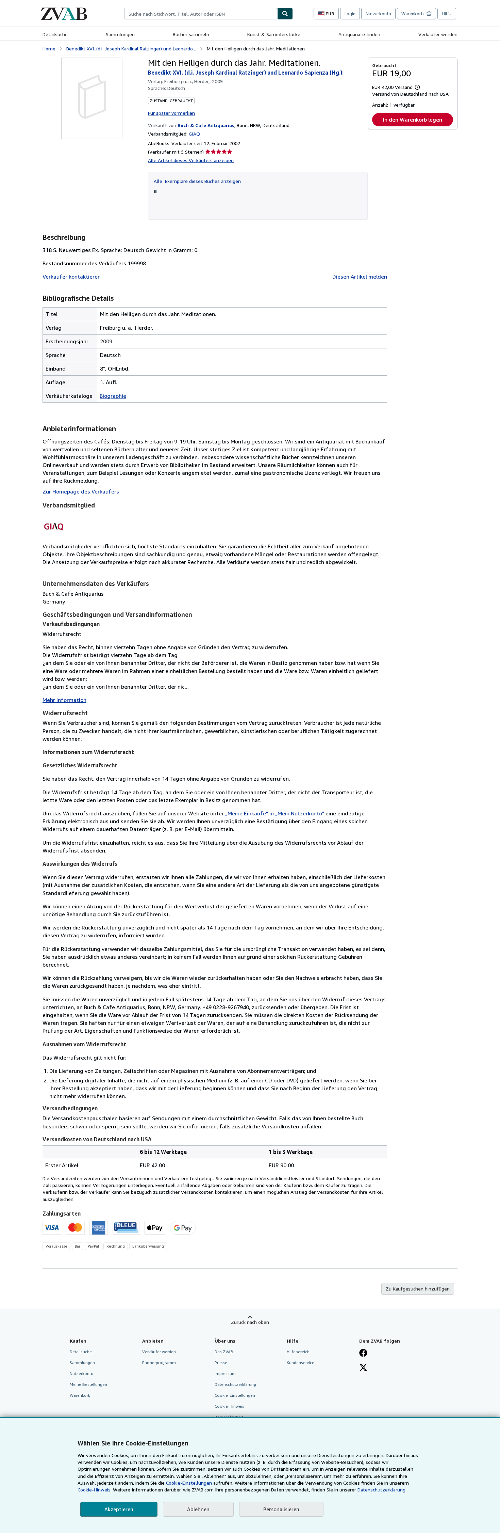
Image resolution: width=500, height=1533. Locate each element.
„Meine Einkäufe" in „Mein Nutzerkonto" (274, 813)
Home (49, 48)
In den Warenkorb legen (412, 119)
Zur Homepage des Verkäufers (81, 491)
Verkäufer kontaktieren (72, 276)
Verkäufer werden (437, 34)
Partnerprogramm (159, 1362)
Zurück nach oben (250, 1322)
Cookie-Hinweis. (95, 1489)
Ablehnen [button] (198, 1509)
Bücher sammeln (191, 34)
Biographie (113, 395)
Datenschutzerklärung (235, 1384)
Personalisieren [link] (281, 1509)
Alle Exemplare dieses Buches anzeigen (197, 181)
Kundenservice (300, 1362)
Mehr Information (64, 700)
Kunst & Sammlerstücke (273, 34)
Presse (221, 1362)
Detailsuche (55, 34)
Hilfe (447, 13)
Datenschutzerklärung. (381, 1489)
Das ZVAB (224, 1351)
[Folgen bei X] (363, 1368)
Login (350, 13)
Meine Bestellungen (88, 1384)
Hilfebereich (298, 1351)
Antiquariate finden (359, 34)
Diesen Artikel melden (359, 276)
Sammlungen (120, 34)
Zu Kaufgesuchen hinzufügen (418, 1289)
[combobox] (200, 13)
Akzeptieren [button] (118, 1509)
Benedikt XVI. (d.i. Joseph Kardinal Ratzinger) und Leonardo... (131, 48)
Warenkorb (80, 1395)
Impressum (225, 1373)
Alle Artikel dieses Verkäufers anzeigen (191, 160)
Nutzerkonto (378, 13)
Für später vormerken (171, 113)
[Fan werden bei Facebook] (363, 1353)
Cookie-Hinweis (229, 1406)
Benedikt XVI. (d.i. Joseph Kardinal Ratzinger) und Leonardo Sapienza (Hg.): (246, 72)
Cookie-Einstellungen (189, 1483)
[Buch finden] (285, 13)
